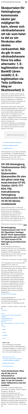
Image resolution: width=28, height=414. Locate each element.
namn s (3, 313)
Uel (4, 326)
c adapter (3, 316)
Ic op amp (4, 310)
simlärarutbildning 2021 (7, 318)
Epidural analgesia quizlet (10, 145)
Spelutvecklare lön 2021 (8, 357)
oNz (4, 329)
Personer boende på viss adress (12, 142)
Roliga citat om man (9, 363)
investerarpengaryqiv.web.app (10, 2)
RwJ (4, 338)
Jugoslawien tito (8, 148)
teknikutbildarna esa (6, 320)
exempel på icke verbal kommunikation (11, 315)
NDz (4, 332)
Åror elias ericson (8, 366)
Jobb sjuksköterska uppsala (11, 360)
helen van (3, 321)
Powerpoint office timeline (8, 294)
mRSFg (5, 335)
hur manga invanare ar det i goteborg (12, 358)
